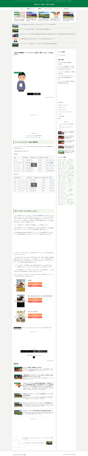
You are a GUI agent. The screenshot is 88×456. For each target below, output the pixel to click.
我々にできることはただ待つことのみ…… (34, 137)
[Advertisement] (34, 63)
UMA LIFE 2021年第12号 (33, 311)
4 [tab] (46, 23)
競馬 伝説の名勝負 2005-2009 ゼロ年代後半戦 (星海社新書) (40, 296)
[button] (37, 94)
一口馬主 (41, 327)
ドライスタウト (36, 327)
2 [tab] (43, 23)
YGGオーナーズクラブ (18, 327)
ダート (31, 327)
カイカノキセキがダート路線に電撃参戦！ (34, 135)
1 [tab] (41, 23)
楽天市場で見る (34, 285)
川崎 (50, 327)
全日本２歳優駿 (46, 327)
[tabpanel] (19, 16)
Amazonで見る (35, 283)
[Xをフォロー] (34, 357)
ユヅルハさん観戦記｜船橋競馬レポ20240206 (65, 63)
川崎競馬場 (20, 329)
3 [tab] (44, 23)
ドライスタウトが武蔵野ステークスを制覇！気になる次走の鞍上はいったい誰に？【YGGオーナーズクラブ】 (66, 68)
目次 (32, 133)
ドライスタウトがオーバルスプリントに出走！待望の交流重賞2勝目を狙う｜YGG (66, 77)
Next (75, 16)
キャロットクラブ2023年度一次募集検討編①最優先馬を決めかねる (66, 82)
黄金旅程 (30, 280)
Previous (12, 16)
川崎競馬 (16, 329)
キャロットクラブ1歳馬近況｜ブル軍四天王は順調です (66, 72)
